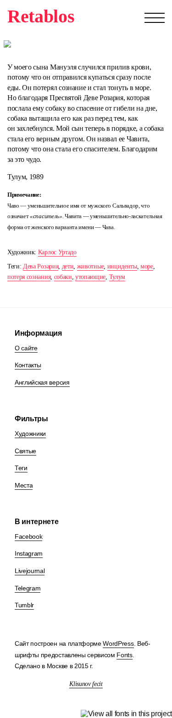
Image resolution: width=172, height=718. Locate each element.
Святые (25, 451)
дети (68, 266)
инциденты (122, 266)
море (146, 266)
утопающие (90, 276)
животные (90, 266)
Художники (30, 433)
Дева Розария (40, 266)
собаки (63, 276)
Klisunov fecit (86, 683)
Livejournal (29, 570)
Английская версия (42, 382)
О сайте (26, 348)
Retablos (40, 16)
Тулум (117, 276)
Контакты (28, 365)
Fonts (124, 655)
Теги (21, 468)
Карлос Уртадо (57, 252)
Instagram (29, 553)
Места (24, 485)
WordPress (118, 643)
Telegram (27, 588)
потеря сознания (28, 276)
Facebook (28, 536)
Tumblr (24, 605)
